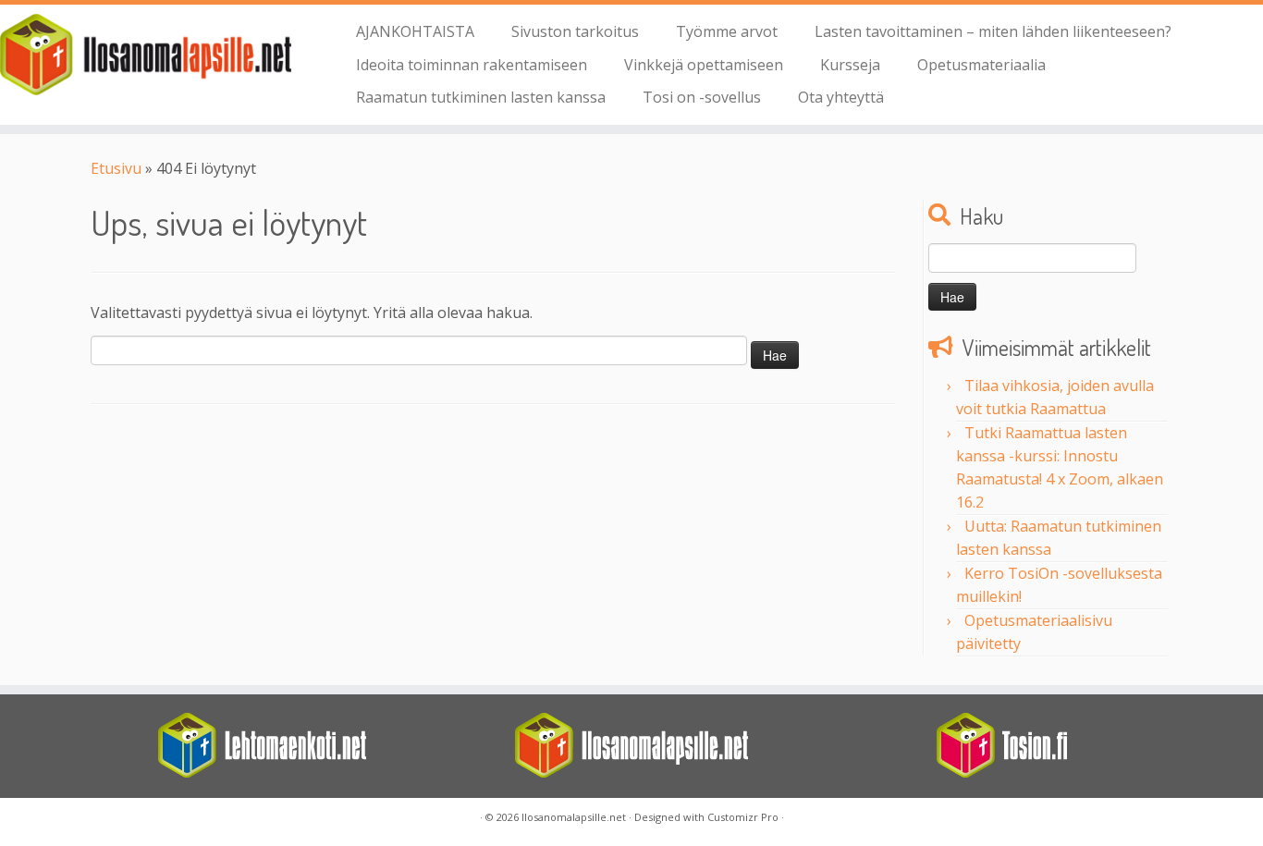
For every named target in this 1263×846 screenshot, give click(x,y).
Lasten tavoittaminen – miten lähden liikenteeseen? (993, 31)
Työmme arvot (727, 31)
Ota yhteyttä (841, 97)
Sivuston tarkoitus (575, 31)
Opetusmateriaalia (981, 65)
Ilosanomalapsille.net (573, 817)
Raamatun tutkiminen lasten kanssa (481, 97)
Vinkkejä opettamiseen (703, 65)
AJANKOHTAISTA (415, 31)
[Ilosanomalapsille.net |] (145, 54)
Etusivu (116, 168)
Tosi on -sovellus (702, 97)
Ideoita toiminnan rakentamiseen (471, 65)
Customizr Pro (743, 817)
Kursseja (850, 65)
